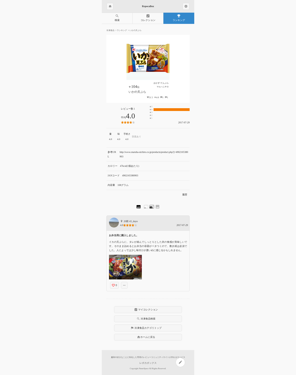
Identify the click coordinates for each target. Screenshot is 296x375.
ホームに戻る (146, 337)
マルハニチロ (163, 87)
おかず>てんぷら (161, 83)
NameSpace (144, 368)
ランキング (179, 17)
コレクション (148, 17)
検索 (117, 17)
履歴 (184, 194)
